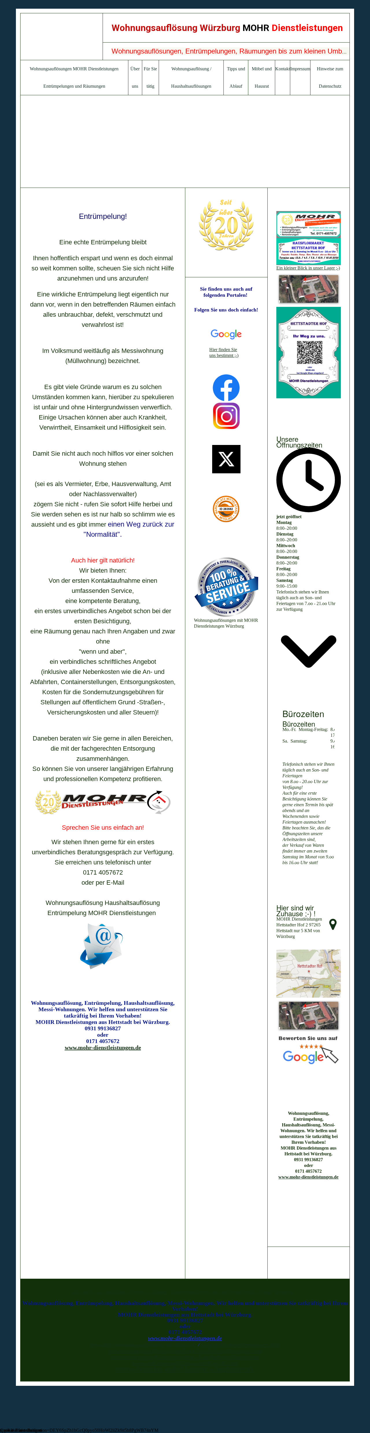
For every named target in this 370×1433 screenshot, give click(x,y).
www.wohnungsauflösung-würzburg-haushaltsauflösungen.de (185, 1357)
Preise (249, 1292)
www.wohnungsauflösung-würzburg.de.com (185, 1363)
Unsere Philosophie (108, 1292)
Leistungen (158, 1292)
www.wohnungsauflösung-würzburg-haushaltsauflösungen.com (185, 1351)
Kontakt (282, 68)
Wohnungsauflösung (189, 1292)
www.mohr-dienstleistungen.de (103, 1047)
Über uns (137, 1292)
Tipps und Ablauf (226, 1292)
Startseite (80, 1292)
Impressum (300, 68)
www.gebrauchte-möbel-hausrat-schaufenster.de (184, 1369)
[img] (62, 36)
